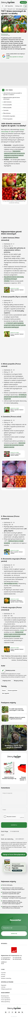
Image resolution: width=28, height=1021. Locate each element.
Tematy (4, 686)
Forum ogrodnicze (5, 999)
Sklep (22, 2)
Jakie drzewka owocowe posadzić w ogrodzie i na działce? (12, 93)
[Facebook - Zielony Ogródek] (9, 1012)
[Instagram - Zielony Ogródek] (12, 1012)
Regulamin (3, 985)
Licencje (3, 987)
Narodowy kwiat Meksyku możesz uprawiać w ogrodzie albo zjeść (11, 893)
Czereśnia (5, 110)
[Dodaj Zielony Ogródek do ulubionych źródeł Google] (5, 1012)
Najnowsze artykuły (8, 882)
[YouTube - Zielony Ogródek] (19, 1012)
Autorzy (3, 974)
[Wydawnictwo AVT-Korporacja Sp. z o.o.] (14, 950)
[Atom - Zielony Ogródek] (22, 1012)
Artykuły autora (7, 680)
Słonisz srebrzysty (7, 885)
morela (22, 630)
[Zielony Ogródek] (14, 1008)
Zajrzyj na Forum (14, 854)
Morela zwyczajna (7, 119)
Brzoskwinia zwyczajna (9, 116)
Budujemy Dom (5, 996)
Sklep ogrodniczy (5, 1001)
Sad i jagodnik (5, 693)
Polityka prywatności (6, 989)
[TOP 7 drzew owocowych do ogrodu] (14, 186)
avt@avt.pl (3, 962)
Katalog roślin (18, 6)
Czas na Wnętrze (5, 998)
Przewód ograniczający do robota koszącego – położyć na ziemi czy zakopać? (14, 897)
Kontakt (3, 976)
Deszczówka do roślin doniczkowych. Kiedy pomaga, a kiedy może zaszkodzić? (13, 888)
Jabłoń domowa (7, 102)
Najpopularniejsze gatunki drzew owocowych (11, 98)
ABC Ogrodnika (9, 6)
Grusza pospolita (7, 104)
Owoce (4, 690)
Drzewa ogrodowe (12, 690)
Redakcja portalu (4, 34)
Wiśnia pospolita (7, 107)
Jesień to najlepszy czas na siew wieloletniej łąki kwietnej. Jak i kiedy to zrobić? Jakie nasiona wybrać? (12, 902)
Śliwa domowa (6, 113)
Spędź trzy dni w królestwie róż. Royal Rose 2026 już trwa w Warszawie (12, 907)
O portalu (3, 972)
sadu (12, 131)
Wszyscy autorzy (18, 680)
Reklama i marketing (6, 978)
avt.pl (2, 963)
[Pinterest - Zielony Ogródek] (15, 1012)
